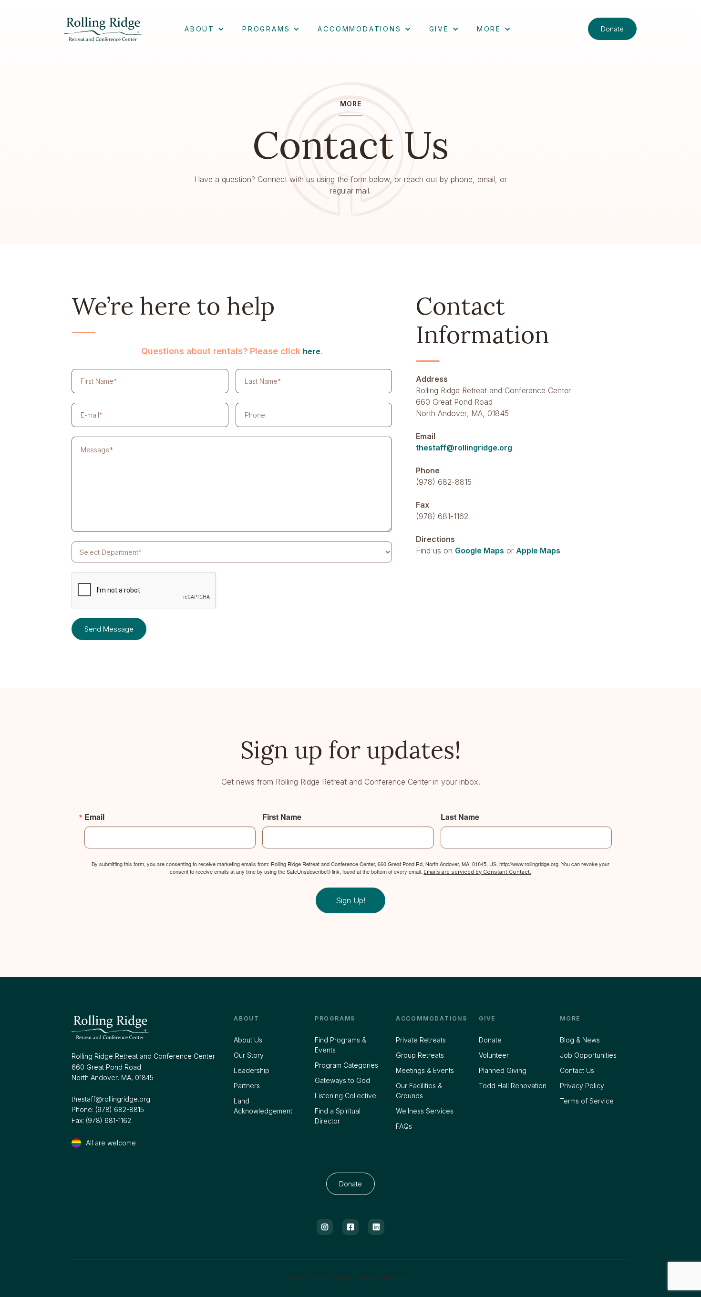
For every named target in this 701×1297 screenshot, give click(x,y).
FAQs (404, 1126)
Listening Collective (345, 1096)
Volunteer (494, 1055)
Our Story (249, 1055)
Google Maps (479, 550)
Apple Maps (538, 550)
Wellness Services (425, 1111)
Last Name (460, 817)
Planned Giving (502, 1070)
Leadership (251, 1070)
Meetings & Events (425, 1070)
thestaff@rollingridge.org (464, 447)
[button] (204, 29)
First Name (281, 817)
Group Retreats (420, 1055)
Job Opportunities (588, 1055)
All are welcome (111, 1143)
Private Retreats (421, 1040)
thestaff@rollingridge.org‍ (111, 1099)
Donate (612, 28)
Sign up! (350, 900)
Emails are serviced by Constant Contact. (477, 871)
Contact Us (577, 1070)
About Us (248, 1040)
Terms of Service (587, 1101)
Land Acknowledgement (263, 1106)
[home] (113, 29)
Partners (247, 1086)
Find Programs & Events (340, 1045)
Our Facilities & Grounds (419, 1091)
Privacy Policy (582, 1086)
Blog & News (580, 1040)
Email (94, 817)
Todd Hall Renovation (512, 1086)
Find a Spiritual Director (338, 1116)
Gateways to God (342, 1080)
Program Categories (346, 1065)
